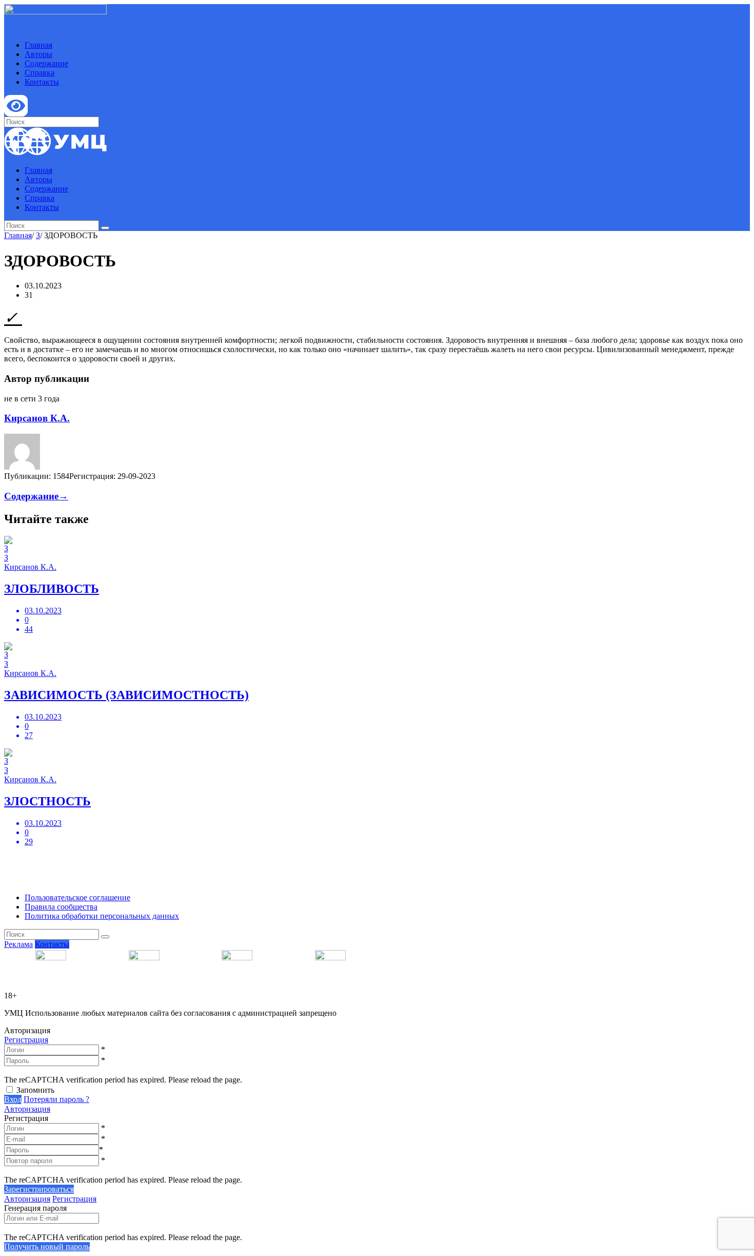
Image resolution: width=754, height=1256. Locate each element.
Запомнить (35, 1090)
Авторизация (27, 1109)
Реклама (18, 944)
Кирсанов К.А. (37, 418)
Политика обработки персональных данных (102, 916)
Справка (39, 72)
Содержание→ (36, 496)
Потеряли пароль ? (56, 1099)
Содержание (46, 63)
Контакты (42, 82)
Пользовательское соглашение (77, 897)
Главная (38, 45)
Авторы (38, 54)
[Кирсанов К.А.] (22, 466)
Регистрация (26, 1039)
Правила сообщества (61, 906)
